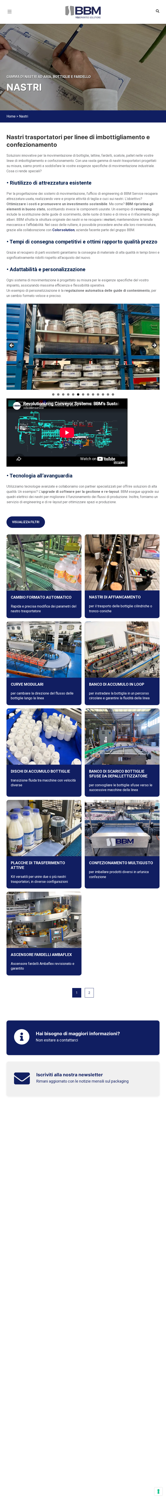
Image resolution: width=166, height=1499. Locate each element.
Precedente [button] (12, 345)
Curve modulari (27, 684)
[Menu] (9, 17)
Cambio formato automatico (41, 597)
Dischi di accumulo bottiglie (40, 771)
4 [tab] (68, 394)
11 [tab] (103, 394)
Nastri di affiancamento (115, 597)
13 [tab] (113, 394)
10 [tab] (98, 394)
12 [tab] (108, 394)
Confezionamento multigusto (121, 863)
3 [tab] (63, 394)
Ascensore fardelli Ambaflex (41, 954)
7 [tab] (83, 394)
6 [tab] (78, 394)
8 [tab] (88, 394)
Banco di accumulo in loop (116, 684)
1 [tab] (53, 394)
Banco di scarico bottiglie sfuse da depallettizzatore (118, 773)
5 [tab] (73, 394)
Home (11, 116)
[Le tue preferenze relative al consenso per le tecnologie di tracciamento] (158, 1491)
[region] (83, 347)
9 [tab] (93, 394)
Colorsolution (63, 230)
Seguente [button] (154, 345)
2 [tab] (58, 394)
